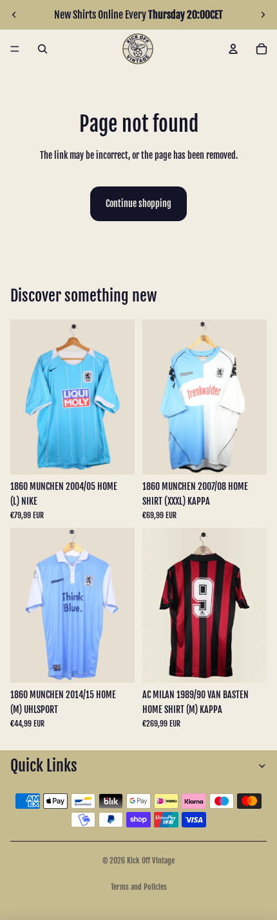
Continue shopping (138, 203)
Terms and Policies (139, 887)
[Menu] (15, 49)
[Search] (42, 49)
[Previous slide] (14, 15)
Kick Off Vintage (151, 860)
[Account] (233, 49)
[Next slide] (263, 15)
